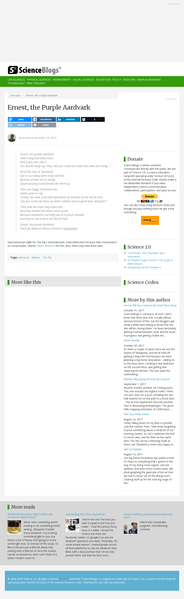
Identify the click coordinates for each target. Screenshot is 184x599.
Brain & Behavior (149, 79)
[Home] (36, 70)
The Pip (47, 257)
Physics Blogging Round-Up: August (146, 379)
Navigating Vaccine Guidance (144, 267)
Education (103, 79)
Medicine (129, 79)
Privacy (64, 579)
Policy (116, 79)
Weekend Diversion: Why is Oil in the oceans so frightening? (30, 516)
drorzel (26, 137)
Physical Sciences (39, 79)
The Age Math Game (136, 414)
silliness (35, 257)
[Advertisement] (92, 31)
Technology (16, 83)
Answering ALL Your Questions (85, 514)
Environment (62, 79)
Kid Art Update (133, 449)
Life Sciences (16, 79)
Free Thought (35, 83)
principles (15, 95)
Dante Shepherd (45, 245)
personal (24, 257)
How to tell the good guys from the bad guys (148, 516)
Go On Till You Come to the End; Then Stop (150, 305)
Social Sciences (83, 79)
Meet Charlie (132, 340)
